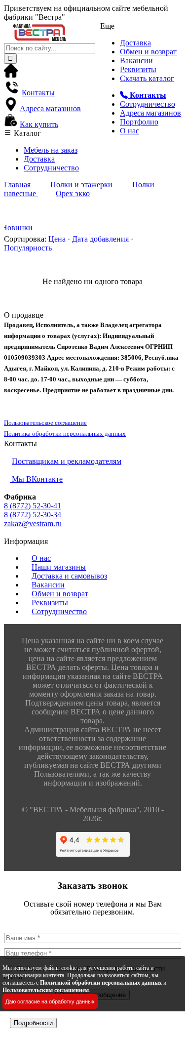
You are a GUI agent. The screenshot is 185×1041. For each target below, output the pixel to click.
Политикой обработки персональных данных (101, 982)
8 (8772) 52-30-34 (32, 514)
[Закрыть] (7, 1013)
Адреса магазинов (150, 113)
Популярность (28, 248)
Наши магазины (59, 567)
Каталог (26, 133)
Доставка (135, 43)
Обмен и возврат (148, 51)
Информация (26, 541)
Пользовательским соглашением (45, 990)
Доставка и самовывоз (69, 576)
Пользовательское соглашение (45, 422)
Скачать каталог (147, 78)
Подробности (33, 1023)
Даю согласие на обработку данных (50, 1001)
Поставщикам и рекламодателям (66, 461)
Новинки (17, 227)
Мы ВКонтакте (36, 479)
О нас (129, 130)
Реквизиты (138, 69)
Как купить (39, 124)
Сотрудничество (147, 104)
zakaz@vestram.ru (33, 523)
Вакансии (136, 60)
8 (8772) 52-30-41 (32, 505)
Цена (57, 239)
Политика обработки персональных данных (65, 433)
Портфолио (139, 122)
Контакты (38, 92)
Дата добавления (100, 239)
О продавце (23, 315)
